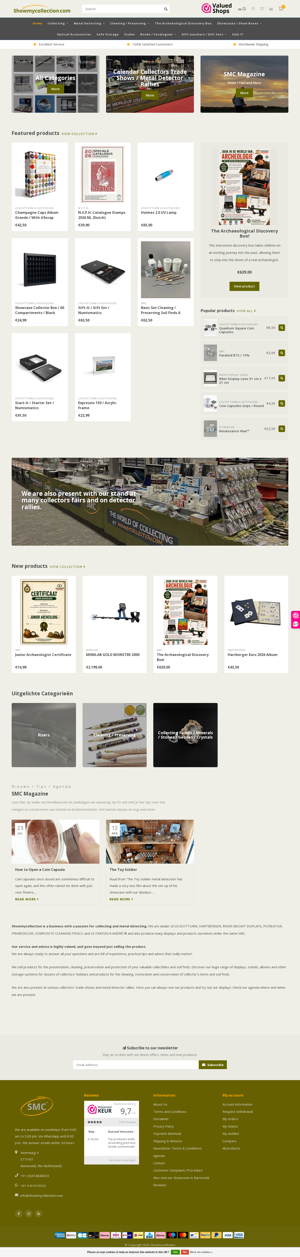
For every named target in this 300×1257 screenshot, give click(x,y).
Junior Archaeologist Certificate (43, 654)
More (55, 89)
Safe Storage (108, 34)
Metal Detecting (87, 23)
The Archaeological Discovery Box (183, 23)
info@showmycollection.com (41, 1195)
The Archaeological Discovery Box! (244, 233)
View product (244, 286)
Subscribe (215, 1065)
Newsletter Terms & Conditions (177, 1148)
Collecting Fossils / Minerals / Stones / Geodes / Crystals (182, 707)
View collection (78, 134)
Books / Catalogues (156, 34)
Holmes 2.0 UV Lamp (159, 212)
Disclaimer (161, 1119)
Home (37, 23)
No (185, 1252)
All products (231, 1148)
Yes (175, 1252)
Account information (237, 1104)
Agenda (159, 1155)
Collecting (56, 23)
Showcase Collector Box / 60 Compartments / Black (39, 310)
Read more (26, 899)
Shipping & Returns (167, 1141)
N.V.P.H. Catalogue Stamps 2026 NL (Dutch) (101, 215)
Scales (129, 34)
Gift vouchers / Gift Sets (202, 34)
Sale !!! (237, 34)
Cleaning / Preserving (128, 23)
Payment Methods (167, 1133)
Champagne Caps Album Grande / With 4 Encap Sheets (36, 217)
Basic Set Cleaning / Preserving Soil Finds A (161, 310)
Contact (159, 1163)
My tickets (230, 1126)
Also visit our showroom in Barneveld (181, 1177)
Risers (16, 705)
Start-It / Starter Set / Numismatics (34, 405)
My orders (230, 1119)
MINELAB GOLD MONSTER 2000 (112, 654)
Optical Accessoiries (74, 34)
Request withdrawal (237, 1111)
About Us (160, 1104)
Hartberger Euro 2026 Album (253, 654)
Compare (229, 1141)
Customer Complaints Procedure (178, 1170)
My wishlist (230, 1133)
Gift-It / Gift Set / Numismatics (93, 310)
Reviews (159, 1185)
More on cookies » (201, 1252)
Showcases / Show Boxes (237, 23)
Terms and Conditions (169, 1111)
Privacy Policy (163, 1126)
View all (245, 311)
